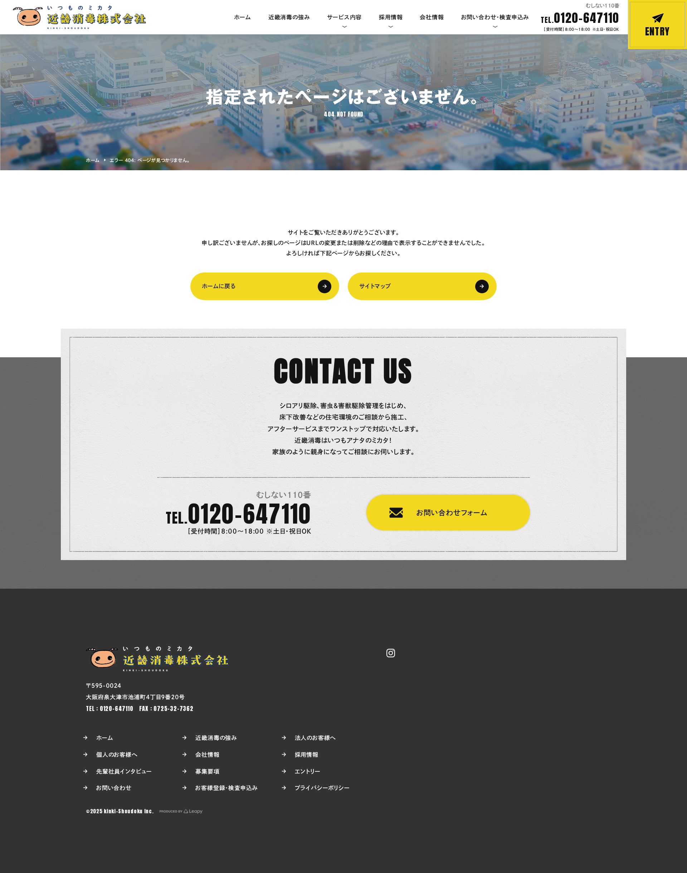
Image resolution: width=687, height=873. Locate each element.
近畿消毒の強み (216, 738)
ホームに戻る (219, 286)
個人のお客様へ (117, 754)
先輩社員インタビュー (124, 771)
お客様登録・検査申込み (226, 788)
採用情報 (306, 754)
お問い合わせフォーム (452, 512)
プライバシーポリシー (322, 788)
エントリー (308, 771)
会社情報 (207, 754)
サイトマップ (375, 286)
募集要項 (207, 771)
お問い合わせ (114, 788)
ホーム (92, 160)
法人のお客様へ (315, 738)
